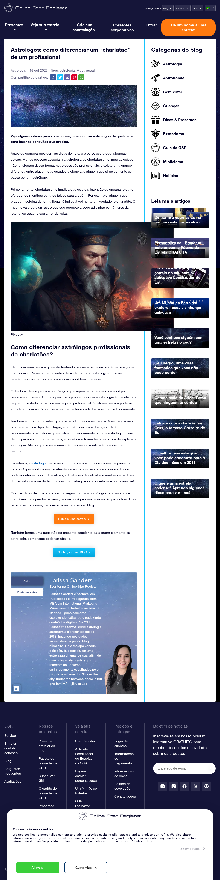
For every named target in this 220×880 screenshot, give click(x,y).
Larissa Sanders (71, 580)
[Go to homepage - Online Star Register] (35, 8)
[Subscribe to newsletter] (210, 768)
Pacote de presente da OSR (48, 763)
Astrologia (18, 70)
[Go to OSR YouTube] (195, 786)
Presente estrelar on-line (47, 745)
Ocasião (180, 8)
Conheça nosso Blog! (72, 552)
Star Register (85, 741)
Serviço (149, 8)
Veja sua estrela (45, 24)
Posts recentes (27, 592)
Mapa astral (85, 70)
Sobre (157, 8)
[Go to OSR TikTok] (173, 786)
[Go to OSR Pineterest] (206, 786)
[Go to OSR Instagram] (162, 786)
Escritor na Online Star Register (73, 586)
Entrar (151, 25)
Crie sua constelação (83, 27)
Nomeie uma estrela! (72, 519)
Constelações (125, 796)
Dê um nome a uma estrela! (188, 27)
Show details (190, 848)
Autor (27, 581)
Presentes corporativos (122, 27)
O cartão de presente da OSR (48, 793)
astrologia (67, 70)
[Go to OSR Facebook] (184, 786)
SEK (195, 8)
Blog (165, 8)
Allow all (37, 867)
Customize (83, 867)
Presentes (14, 24)
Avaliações (12, 781)
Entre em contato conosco (11, 748)
